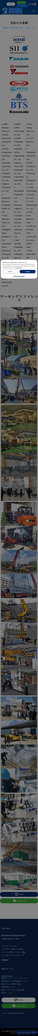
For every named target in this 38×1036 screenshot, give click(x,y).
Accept (27, 271)
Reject (10, 271)
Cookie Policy (18, 268)
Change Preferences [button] (19, 276)
